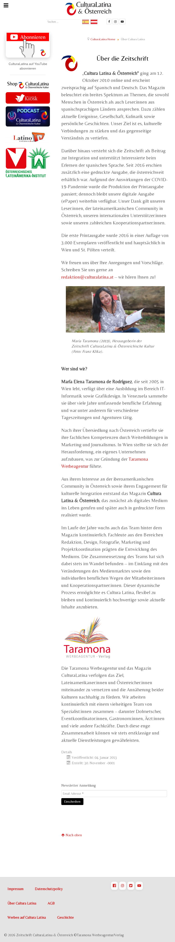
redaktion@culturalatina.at (87, 277)
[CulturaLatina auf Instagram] (122, 885)
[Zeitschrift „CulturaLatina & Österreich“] (89, 8)
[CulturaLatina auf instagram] (115, 21)
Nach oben (73, 835)
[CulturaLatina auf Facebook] (114, 885)
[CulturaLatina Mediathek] (122, 21)
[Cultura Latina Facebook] (108, 21)
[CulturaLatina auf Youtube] (139, 885)
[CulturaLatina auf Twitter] (130, 885)
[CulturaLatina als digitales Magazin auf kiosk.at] (28, 97)
